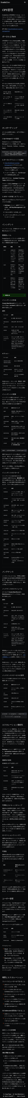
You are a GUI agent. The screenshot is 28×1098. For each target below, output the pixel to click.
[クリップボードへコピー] (25, 152)
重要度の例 (7, 295)
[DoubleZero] (11, 2)
